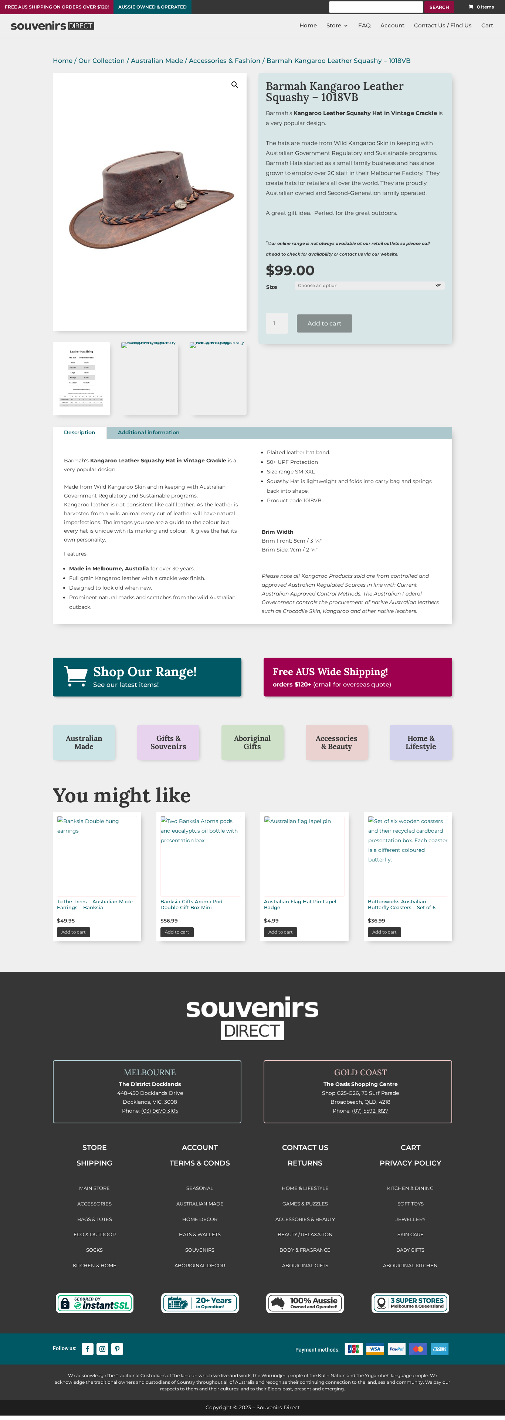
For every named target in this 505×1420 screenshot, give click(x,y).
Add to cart (325, 323)
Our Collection (101, 60)
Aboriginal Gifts (252, 742)
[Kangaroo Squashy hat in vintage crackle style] (149, 342)
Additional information (149, 432)
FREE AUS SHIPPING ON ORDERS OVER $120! (57, 7)
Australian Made (157, 60)
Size (271, 287)
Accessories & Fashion (225, 60)
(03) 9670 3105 (159, 1110)
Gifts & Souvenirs (168, 742)
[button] (234, 84)
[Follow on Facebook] (88, 1349)
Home (62, 60)
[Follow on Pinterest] (117, 1349)
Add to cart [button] (73, 932)
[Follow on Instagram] (102, 1349)
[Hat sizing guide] (81, 413)
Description (79, 432)
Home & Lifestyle (421, 742)
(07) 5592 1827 (370, 1110)
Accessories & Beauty (336, 742)
